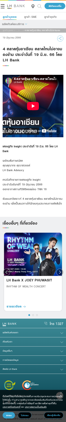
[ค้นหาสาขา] (34, 6)
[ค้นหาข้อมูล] (41, 6)
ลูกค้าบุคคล (10, 17)
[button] (14, 24)
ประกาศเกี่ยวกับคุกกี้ (11, 406)
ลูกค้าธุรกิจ (50, 17)
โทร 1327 (56, 323)
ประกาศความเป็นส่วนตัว (35, 406)
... (17, 30)
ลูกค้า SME (30, 17)
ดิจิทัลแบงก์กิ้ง (55, 6)
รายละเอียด (15, 306)
